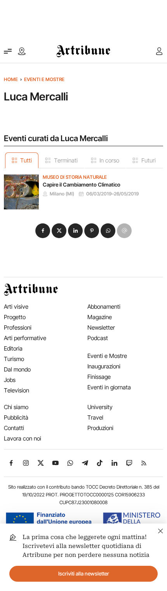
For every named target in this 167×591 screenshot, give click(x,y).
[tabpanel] (83, 188)
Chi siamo (16, 407)
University (100, 407)
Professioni (17, 327)
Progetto (15, 317)
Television (16, 390)
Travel (95, 417)
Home (11, 79)
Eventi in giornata (109, 387)
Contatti (14, 428)
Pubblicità (16, 417)
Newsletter (101, 327)
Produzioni (100, 428)
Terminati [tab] (66, 160)
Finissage (99, 376)
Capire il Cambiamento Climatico (81, 184)
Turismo (14, 359)
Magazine (99, 317)
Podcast (97, 338)
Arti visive (16, 306)
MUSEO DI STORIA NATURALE (75, 177)
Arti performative (25, 338)
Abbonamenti (103, 306)
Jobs (10, 380)
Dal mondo (17, 369)
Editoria (13, 348)
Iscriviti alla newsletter (83, 573)
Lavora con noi (22, 438)
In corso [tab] (109, 160)
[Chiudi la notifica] (160, 530)
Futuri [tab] (148, 160)
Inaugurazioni (103, 366)
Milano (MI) (62, 194)
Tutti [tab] (26, 160)
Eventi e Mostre (44, 79)
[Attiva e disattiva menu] (8, 51)
